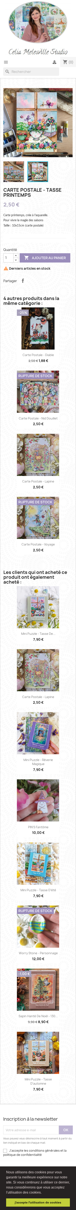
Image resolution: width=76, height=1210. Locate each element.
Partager (23, 280)
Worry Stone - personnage (38, 953)
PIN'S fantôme (38, 827)
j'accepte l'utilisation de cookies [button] (38, 1202)
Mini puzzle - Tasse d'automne (38, 1081)
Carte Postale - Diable (38, 355)
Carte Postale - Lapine (38, 481)
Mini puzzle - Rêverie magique (38, 762)
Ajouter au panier (45, 257)
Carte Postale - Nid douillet (38, 418)
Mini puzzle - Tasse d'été (38, 890)
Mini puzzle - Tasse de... (38, 634)
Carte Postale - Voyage (38, 544)
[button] (43, 1192)
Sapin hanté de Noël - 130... (38, 1016)
